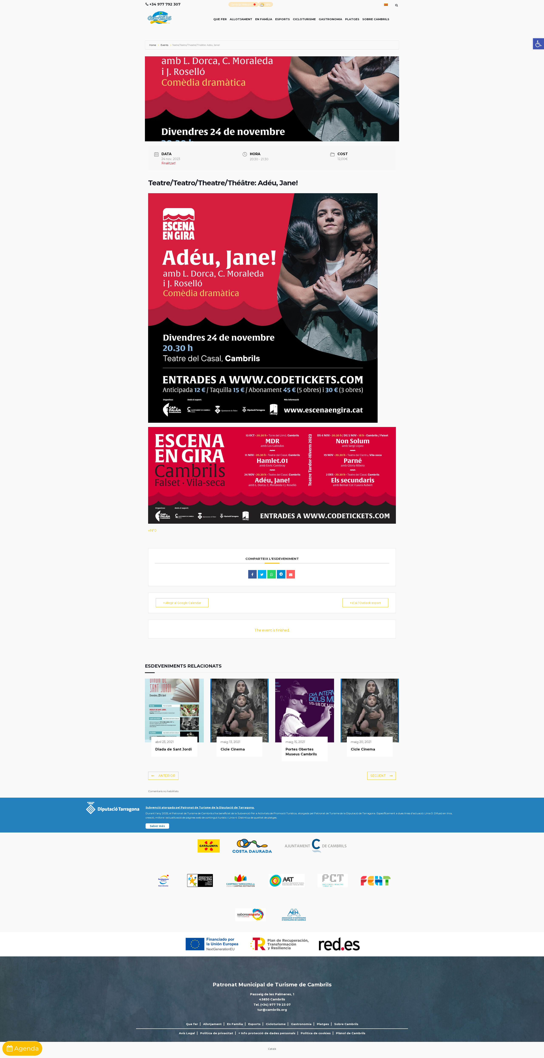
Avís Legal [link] (187, 1033)
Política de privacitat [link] (216, 1033)
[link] (538, 43)
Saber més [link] (157, 826)
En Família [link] (263, 19)
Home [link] (153, 45)
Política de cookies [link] (316, 1033)
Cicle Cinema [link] (233, 749)
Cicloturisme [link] (304, 19)
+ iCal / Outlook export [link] (365, 602)
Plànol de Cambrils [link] (350, 1033)
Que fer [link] (220, 19)
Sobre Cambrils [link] (375, 19)
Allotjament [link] (241, 19)
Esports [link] (282, 19)
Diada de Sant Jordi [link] (173, 749)
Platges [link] (352, 19)
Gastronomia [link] (330, 19)
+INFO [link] (152, 530)
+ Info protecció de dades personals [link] (266, 1033)
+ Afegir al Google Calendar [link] (182, 602)
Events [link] (164, 45)
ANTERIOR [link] (167, 776)
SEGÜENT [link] (377, 776)
